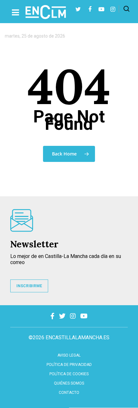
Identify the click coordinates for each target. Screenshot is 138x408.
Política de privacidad (69, 364)
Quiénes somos (69, 383)
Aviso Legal (69, 355)
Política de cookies (69, 374)
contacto (69, 392)
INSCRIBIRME (29, 286)
